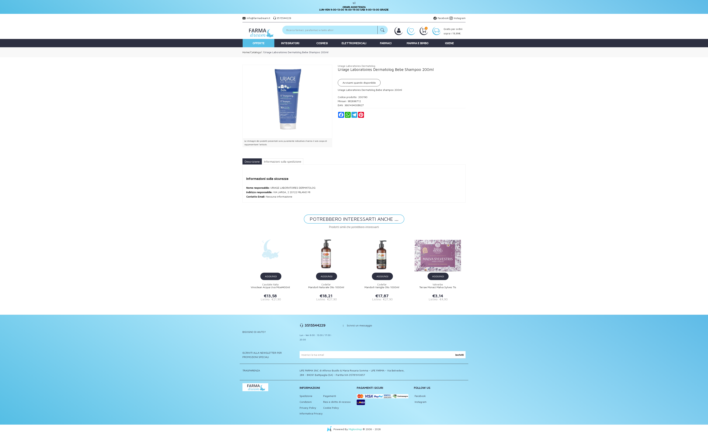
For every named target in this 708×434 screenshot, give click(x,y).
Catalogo (255, 52)
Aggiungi (271, 276)
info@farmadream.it (258, 18)
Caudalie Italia (270, 284)
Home (245, 52)
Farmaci (386, 43)
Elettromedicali (354, 43)
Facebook (443, 18)
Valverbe (438, 284)
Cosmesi (322, 43)
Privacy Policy (308, 407)
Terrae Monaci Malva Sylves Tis (437, 287)
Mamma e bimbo (417, 43)
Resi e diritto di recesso (337, 401)
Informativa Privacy (311, 413)
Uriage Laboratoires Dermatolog (356, 65)
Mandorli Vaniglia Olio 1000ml (382, 287)
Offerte (259, 43)
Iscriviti (459, 354)
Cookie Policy (331, 407)
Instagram (459, 18)
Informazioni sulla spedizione (282, 161)
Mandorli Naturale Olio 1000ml (326, 287)
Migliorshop (355, 429)
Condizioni (306, 401)
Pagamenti (329, 395)
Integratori (290, 43)
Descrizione (252, 161)
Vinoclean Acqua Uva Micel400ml (270, 287)
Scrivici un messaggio (359, 325)
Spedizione (306, 395)
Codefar (326, 284)
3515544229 (284, 18)
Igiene (449, 43)
